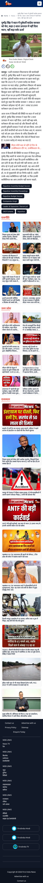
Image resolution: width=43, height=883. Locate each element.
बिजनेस (5, 755)
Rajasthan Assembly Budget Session (16, 186)
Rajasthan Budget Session (12, 196)
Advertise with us (29, 723)
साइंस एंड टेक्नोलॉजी (9, 818)
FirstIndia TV (24, 846)
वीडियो (5, 813)
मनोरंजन (5, 758)
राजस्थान (5, 799)
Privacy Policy (10, 727)
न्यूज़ (4, 770)
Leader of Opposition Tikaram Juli (15, 206)
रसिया (5, 801)
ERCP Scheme (8, 211)
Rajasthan (21, 211)
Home (6, 16)
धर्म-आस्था (6, 804)
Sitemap (25, 727)
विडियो (5, 775)
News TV (6, 744)
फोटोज (5, 787)
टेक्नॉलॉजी (6, 761)
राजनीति (5, 816)
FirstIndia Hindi (23, 828)
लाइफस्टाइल (7, 784)
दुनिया (4, 772)
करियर (5, 790)
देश (4, 746)
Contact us (9, 723)
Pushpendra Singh (10, 201)
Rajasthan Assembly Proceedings (15, 191)
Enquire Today (19, 732)
